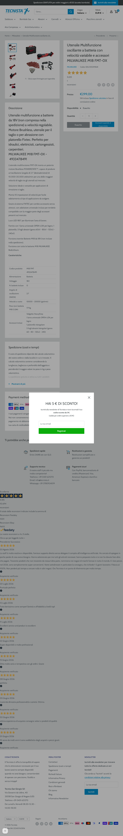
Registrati (61, 431)
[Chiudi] (89, 397)
